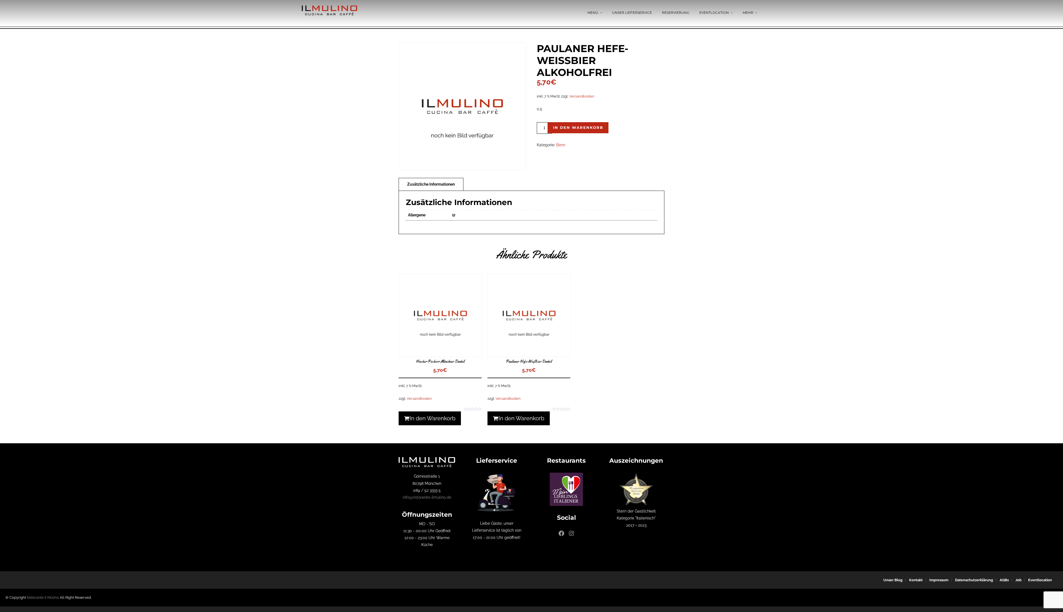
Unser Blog (892, 580)
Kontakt (916, 580)
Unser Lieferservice (632, 13)
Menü (592, 13)
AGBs (1004, 580)
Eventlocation (714, 13)
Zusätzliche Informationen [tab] (431, 184)
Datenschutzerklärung (974, 580)
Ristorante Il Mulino (43, 597)
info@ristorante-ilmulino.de (427, 497)
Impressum (938, 580)
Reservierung (675, 13)
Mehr (748, 13)
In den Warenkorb (578, 127)
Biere (560, 145)
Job (1018, 580)
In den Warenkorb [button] (432, 418)
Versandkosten (581, 96)
